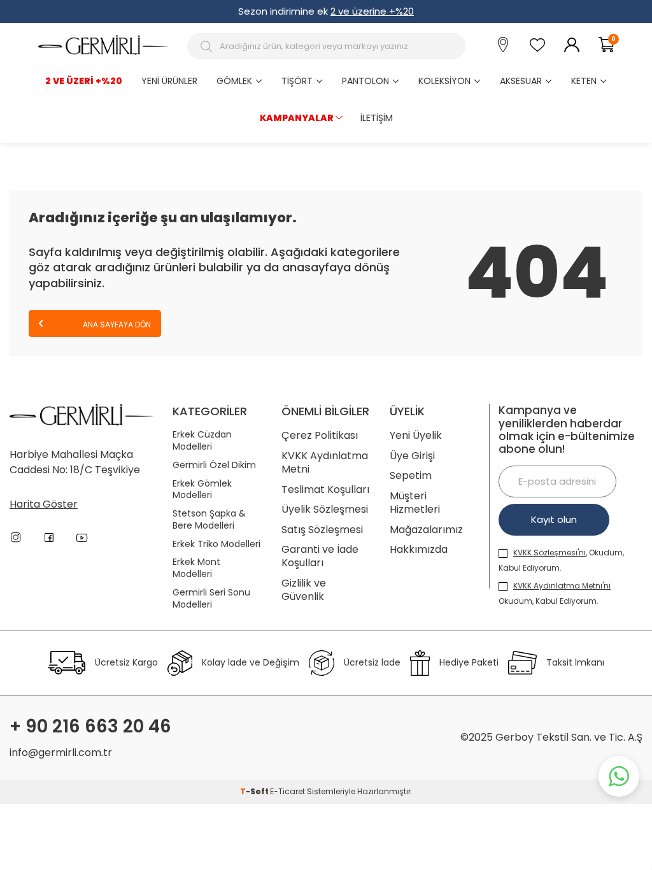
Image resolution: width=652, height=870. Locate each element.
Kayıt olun (554, 519)
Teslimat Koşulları (325, 489)
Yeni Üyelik (416, 435)
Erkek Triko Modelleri (216, 544)
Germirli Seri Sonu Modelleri (211, 599)
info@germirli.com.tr (61, 752)
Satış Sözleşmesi (322, 529)
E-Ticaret (287, 791)
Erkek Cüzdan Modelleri (202, 441)
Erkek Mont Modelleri (196, 568)
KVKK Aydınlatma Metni (324, 462)
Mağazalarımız (426, 529)
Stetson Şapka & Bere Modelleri (209, 520)
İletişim (376, 117)
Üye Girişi (412, 455)
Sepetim (411, 475)
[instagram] (16, 537)
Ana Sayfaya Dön (116, 324)
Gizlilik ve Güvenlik (303, 590)
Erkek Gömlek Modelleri (202, 490)
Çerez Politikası (319, 435)
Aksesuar (521, 81)
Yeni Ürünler (169, 81)
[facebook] (49, 537)
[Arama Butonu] (208, 46)
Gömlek (234, 81)
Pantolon (365, 81)
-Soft (255, 791)
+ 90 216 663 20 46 (90, 727)
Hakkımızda (419, 549)
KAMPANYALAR (297, 117)
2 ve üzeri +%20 (83, 81)
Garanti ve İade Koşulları (319, 556)
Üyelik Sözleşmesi (324, 509)
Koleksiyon (444, 81)
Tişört (297, 81)
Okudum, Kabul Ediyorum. (555, 593)
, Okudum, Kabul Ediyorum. (561, 560)
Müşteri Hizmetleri (415, 503)
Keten (584, 81)
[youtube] (82, 537)
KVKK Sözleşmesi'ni (549, 552)
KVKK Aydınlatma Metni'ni (562, 585)
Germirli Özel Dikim (214, 465)
